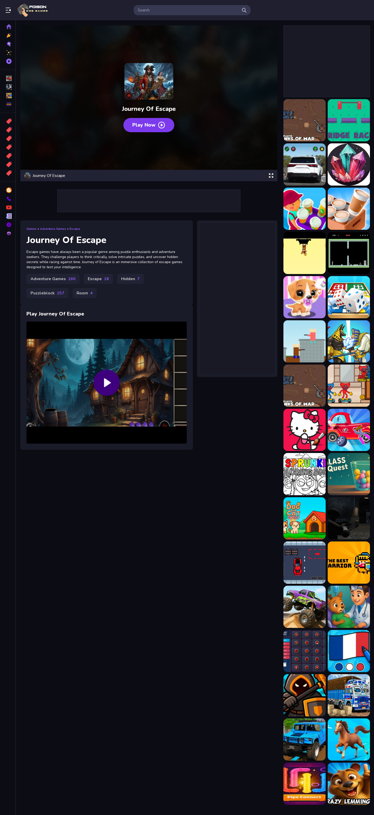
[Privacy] (8, 233)
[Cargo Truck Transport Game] (349, 695)
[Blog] (8, 190)
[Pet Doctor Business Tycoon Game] (349, 607)
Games (31, 229)
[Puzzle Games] (8, 95)
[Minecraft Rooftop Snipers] (304, 341)
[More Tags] (8, 173)
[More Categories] (8, 104)
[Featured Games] (8, 52)
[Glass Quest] (349, 474)
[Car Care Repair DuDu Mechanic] (349, 430)
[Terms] (8, 216)
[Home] (8, 26)
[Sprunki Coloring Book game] (304, 474)
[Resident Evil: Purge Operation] (349, 518)
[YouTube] (8, 207)
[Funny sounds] (304, 651)
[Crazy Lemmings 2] (349, 784)
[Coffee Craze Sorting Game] (349, 209)
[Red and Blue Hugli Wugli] (349, 386)
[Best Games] (8, 44)
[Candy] (8, 121)
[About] (8, 224)
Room (85, 293)
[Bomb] (8, 138)
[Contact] (8, 198)
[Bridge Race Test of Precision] (349, 120)
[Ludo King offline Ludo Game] (349, 297)
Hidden (130, 279)
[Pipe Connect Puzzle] (304, 784)
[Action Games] (8, 87)
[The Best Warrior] (349, 562)
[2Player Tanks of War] (304, 120)
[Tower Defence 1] (304, 695)
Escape (74, 229)
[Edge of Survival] (349, 253)
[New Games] (8, 35)
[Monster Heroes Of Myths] (349, 341)
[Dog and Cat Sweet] (304, 518)
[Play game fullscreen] (271, 175)
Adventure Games (53, 229)
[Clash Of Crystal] (349, 164)
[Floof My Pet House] (304, 297)
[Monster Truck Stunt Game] (304, 607)
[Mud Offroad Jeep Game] (304, 739)
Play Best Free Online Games (32, 10)
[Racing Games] (8, 78)
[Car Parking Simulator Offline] (304, 164)
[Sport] (8, 130)
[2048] (8, 156)
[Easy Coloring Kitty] (304, 430)
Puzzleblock (47, 293)
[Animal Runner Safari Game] (349, 739)
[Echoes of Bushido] (304, 253)
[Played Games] (8, 61)
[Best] (8, 164)
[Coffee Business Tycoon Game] (304, 209)
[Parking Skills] (304, 562)
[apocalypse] (8, 147)
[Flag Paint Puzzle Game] (349, 651)
